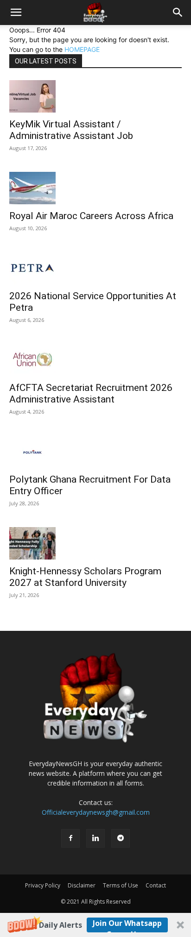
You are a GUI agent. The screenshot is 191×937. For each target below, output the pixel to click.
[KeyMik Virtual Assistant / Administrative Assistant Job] (95, 96)
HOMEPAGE (82, 49)
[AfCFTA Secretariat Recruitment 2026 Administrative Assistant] (95, 360)
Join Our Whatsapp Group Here (127, 925)
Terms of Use (120, 885)
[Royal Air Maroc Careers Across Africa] (95, 188)
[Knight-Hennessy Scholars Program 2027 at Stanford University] (95, 543)
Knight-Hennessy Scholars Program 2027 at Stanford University (85, 577)
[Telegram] (120, 838)
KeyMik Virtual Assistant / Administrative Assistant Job (71, 130)
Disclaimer (82, 885)
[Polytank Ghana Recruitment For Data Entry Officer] (95, 451)
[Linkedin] (95, 838)
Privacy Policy (42, 885)
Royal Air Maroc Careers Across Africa (91, 215)
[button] (95, 925)
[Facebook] (70, 838)
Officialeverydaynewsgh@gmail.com (96, 812)
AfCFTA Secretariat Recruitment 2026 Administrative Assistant (90, 393)
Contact (156, 885)
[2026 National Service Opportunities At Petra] (95, 268)
